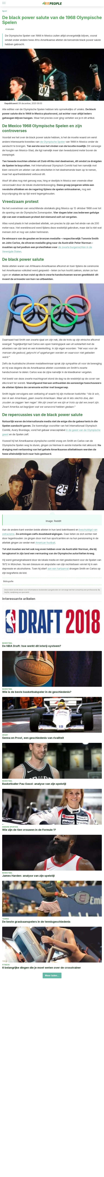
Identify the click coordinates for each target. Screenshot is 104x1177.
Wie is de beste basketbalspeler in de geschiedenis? (36, 692)
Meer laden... (52, 975)
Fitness (5, 965)
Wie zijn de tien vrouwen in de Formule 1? (29, 829)
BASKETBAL (7, 643)
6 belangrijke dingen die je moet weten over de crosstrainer (41, 967)
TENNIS (5, 919)
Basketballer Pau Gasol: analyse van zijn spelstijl (34, 783)
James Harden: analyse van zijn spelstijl (28, 875)
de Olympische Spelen (52, 141)
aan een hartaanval (58, 568)
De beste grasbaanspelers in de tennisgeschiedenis (36, 921)
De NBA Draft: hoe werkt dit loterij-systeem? (31, 646)
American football (45, 542)
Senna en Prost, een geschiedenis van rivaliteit (33, 737)
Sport (4, 11)
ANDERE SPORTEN (10, 827)
